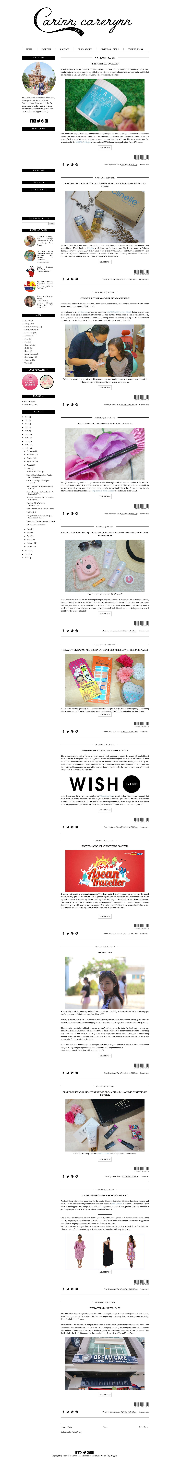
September (31, 462)
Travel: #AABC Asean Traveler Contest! (105, 846)
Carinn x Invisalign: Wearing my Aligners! (105, 298)
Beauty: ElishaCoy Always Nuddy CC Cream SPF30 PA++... (39, 517)
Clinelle (90, 248)
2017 (27, 441)
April (29, 536)
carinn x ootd (29, 330)
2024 (27, 417)
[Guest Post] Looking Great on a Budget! (105, 1195)
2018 (27, 438)
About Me (46, 49)
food (26, 339)
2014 (27, 551)
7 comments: (144, 731)
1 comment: (144, 1176)
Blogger (113, 1456)
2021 (27, 427)
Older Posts (143, 1427)
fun (25, 342)
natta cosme (28, 357)
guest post (28, 345)
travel (26, 363)
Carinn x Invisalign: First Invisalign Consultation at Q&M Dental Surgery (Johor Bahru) (45, 241)
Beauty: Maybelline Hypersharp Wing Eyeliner (105, 424)
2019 (27, 434)
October (30, 458)
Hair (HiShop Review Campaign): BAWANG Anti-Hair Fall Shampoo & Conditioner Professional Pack (45, 256)
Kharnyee (96, 1456)
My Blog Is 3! (105, 952)
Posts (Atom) (77, 1432)
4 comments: (144, 514)
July (28, 469)
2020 (27, 431)
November (31, 455)
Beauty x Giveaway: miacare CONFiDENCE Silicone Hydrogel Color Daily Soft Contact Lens (45, 302)
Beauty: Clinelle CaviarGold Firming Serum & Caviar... (39, 476)
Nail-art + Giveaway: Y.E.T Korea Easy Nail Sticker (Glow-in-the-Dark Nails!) (105, 650)
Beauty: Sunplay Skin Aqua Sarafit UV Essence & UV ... (40, 493)
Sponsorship (85, 49)
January (30, 546)
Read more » (105, 148)
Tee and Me (117, 1204)
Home (29, 49)
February (30, 543)
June (28, 529)
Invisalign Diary (110, 49)
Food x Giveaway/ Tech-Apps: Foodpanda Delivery (45, 269)
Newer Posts (67, 1427)
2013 (27, 554)
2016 (27, 445)
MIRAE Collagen (83, 142)
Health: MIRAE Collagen (105, 64)
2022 (27, 424)
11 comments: (144, 405)
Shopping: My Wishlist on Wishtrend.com (105, 750)
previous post (83, 312)
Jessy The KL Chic (30, 405)
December (30, 451)
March (29, 539)
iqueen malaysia (30, 354)
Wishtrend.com (105, 796)
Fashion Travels (29, 401)
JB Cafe (27, 321)
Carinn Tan (76, 1456)
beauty (26, 324)
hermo (26, 351)
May (28, 533)
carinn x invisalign (31, 327)
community (28, 333)
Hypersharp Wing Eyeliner (103, 491)
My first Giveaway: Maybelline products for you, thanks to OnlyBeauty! (45, 285)
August (29, 465)
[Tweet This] (68, 165)
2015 (27, 448)
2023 (27, 420)
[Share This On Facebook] (63, 165)
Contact (64, 49)
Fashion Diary (135, 49)
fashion (27, 336)
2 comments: (144, 165)
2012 (27, 558)
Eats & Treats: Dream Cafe (105, 1308)
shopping (27, 360)
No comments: (144, 279)
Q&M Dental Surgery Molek (119, 312)
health (26, 348)
